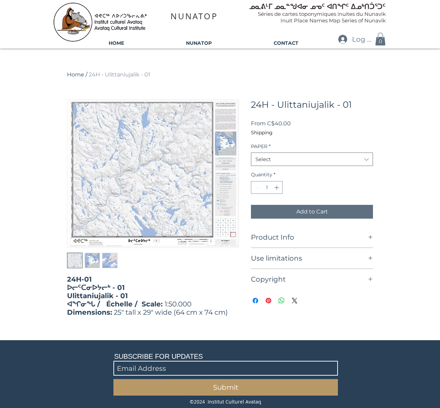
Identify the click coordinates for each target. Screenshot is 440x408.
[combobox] (312, 159)
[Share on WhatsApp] (281, 300)
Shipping (262, 132)
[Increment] (277, 187)
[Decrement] (256, 187)
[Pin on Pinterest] (268, 300)
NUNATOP (194, 16)
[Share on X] (294, 300)
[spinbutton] (267, 187)
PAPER (261, 146)
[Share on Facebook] (255, 300)
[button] (380, 39)
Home (75, 74)
